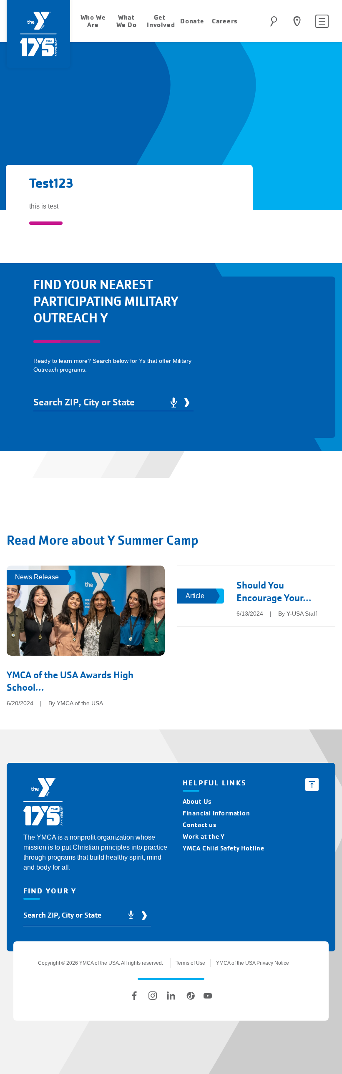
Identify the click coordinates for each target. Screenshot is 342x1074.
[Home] (43, 803)
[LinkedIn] (171, 995)
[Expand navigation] (322, 21)
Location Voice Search (131, 915)
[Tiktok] (189, 995)
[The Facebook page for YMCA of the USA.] (134, 995)
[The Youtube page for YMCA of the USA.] (208, 995)
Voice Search (173, 402)
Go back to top (312, 784)
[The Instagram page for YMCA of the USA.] (152, 995)
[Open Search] (273, 21)
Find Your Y (297, 21)
